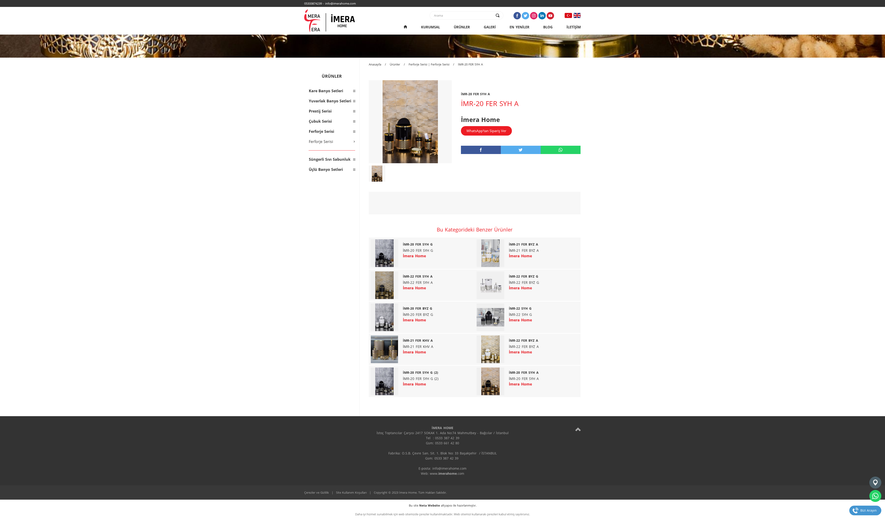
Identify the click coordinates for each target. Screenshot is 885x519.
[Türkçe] (568, 15)
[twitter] (521, 150)
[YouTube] (550, 15)
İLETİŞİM (573, 27)
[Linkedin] (542, 15)
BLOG (548, 27)
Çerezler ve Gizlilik (316, 492)
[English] (577, 15)
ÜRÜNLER (462, 27)
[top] (578, 429)
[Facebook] (517, 15)
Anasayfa (375, 64)
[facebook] (481, 150)
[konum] (875, 483)
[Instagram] (533, 15)
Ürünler (395, 64)
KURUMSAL (430, 27)
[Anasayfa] (405, 27)
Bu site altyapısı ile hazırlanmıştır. (442, 505)
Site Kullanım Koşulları (351, 492)
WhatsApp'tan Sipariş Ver (486, 130)
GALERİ (490, 27)
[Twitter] (525, 15)
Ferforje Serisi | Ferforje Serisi (429, 64)
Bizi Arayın (868, 510)
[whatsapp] (561, 150)
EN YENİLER (519, 27)
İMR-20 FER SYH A (470, 64)
